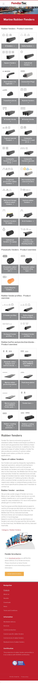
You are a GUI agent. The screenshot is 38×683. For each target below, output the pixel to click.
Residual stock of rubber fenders (14, 642)
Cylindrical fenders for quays (10, 241)
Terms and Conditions (10, 610)
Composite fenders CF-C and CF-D (28, 140)
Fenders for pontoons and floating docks (27, 242)
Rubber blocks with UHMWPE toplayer (28, 364)
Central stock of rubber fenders (14, 638)
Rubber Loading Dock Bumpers (28, 425)
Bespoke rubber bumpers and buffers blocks (10, 364)
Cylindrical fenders (28, 64)
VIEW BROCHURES (14, 574)
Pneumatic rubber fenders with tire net (10, 269)
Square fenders (10, 63)
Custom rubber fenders (28, 201)
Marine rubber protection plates (10, 383)
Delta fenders (27, 46)
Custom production (10, 630)
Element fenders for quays (10, 222)
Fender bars (27, 403)
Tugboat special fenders (10, 139)
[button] (3, 4)
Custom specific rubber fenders (14, 634)
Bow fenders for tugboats (10, 83)
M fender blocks (28, 119)
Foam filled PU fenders (10, 289)
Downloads (7, 602)
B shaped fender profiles (10, 335)
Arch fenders (27, 221)
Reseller (6, 598)
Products (6, 590)
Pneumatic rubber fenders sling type (28, 269)
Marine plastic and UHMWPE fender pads (9, 405)
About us (6, 594)
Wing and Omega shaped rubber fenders (10, 202)
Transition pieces (10, 101)
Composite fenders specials (28, 160)
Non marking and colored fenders (28, 181)
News (5, 606)
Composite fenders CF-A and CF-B (10, 161)
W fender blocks (10, 119)
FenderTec (16, 676)
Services (6, 626)
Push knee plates (28, 382)
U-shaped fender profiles (28, 335)
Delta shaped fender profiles (27, 316)
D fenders (9, 46)
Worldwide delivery (10, 622)
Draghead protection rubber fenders (10, 181)
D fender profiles (10, 315)
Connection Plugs (28, 82)
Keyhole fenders (28, 101)
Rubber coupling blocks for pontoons (10, 426)
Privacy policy (24, 676)
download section (14, 558)
